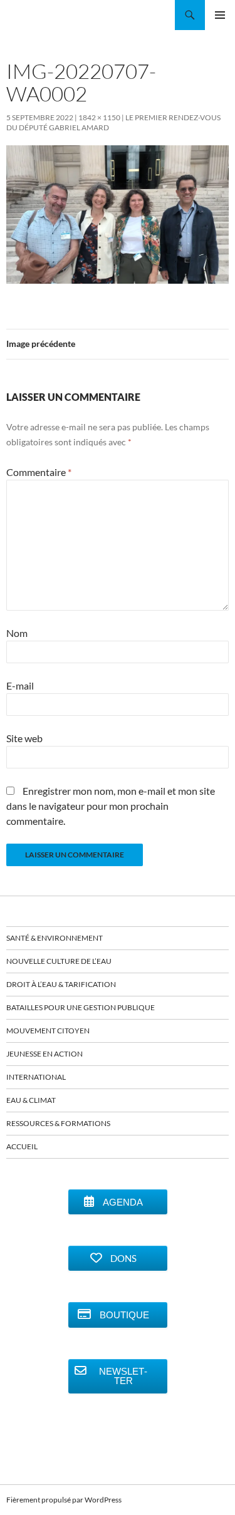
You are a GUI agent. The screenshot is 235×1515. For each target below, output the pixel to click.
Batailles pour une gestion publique (80, 1007)
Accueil (22, 1146)
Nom (17, 633)
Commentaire (38, 472)
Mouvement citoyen (48, 1030)
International (36, 1077)
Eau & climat (31, 1100)
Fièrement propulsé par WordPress (64, 1499)
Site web (24, 738)
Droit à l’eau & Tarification (61, 984)
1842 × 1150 (99, 117)
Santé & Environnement (54, 938)
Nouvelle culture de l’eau (59, 961)
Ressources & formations (58, 1123)
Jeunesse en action (44, 1053)
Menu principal (220, 15)
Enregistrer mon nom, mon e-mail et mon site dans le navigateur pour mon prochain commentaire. (110, 806)
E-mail (20, 685)
